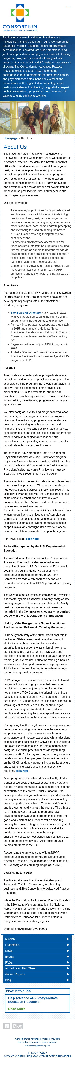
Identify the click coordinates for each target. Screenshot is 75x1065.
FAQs (8, 962)
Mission (10, 939)
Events (9, 956)
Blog (8, 980)
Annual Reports (15, 974)
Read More (16, 1009)
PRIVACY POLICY (37, 1052)
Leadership (12, 944)
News (8, 950)
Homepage (10, 138)
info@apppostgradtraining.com (37, 1046)
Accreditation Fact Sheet (20, 968)
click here (32, 538)
